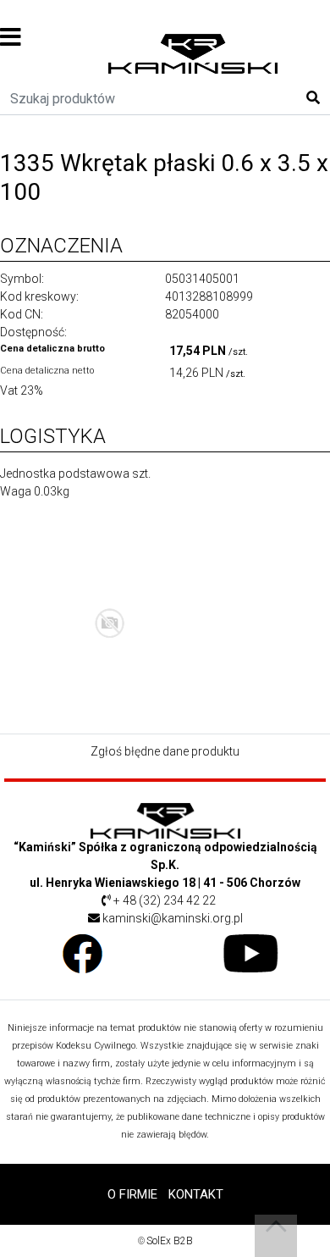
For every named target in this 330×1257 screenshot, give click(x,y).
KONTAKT (195, 1194)
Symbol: (22, 278)
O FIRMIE (132, 1194)
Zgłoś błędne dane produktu (165, 751)
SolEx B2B (169, 1241)
